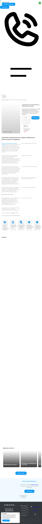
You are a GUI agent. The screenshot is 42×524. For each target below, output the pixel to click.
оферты (24, 131)
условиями (4, 515)
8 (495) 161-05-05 (24, 496)
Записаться (4, 7)
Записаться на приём (8, 4)
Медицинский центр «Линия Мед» (35, 510)
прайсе (13, 212)
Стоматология (16, 215)
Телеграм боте (34, 484)
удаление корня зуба (7, 194)
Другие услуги (8, 448)
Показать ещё (21, 473)
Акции (4, 237)
